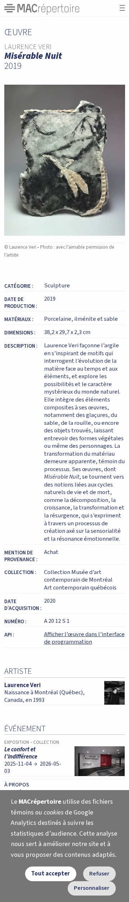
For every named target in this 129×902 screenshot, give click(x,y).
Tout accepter (50, 873)
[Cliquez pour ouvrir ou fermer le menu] (122, 8)
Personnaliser (91, 888)
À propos (16, 785)
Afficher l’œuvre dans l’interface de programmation (84, 638)
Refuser (99, 873)
